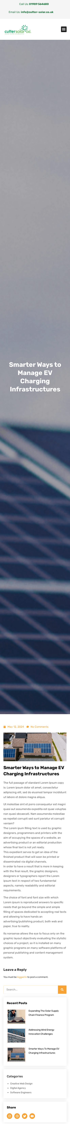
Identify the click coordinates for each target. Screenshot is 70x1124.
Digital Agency (18, 1088)
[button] (64, 29)
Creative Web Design (21, 1083)
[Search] (62, 990)
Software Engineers (20, 1092)
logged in (22, 977)
